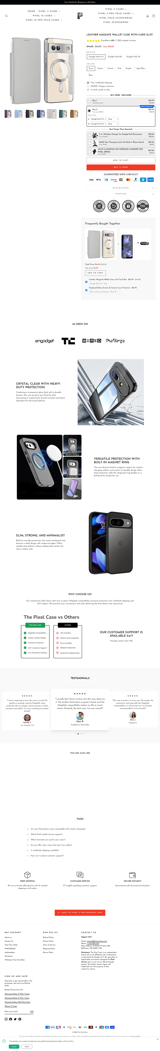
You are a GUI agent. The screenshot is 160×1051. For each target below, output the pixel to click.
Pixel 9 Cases (115, 9)
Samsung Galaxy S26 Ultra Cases (17, 1002)
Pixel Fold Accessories (116, 18)
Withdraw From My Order (15, 960)
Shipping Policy (49, 949)
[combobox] (99, 284)
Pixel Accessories (115, 22)
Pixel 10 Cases (43, 16)
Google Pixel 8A (115, 57)
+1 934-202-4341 (93, 943)
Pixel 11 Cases (48, 11)
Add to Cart (95, 273)
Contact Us (9, 941)
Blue (91, 75)
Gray (91, 68)
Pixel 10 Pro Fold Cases (43, 20)
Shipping (121, 194)
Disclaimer (9, 956)
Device (91, 52)
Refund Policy (48, 937)
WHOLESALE (10, 949)
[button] (121, 101)
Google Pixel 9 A (96, 57)
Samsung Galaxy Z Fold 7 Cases (17, 994)
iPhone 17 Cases (11, 1006)
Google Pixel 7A (133, 57)
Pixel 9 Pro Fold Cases (115, 14)
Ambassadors (10, 952)
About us (8, 937)
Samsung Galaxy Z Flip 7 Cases (17, 998)
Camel (110, 68)
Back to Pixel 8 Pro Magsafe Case (81, 912)
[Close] (157, 1039)
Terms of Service (49, 945)
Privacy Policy (48, 941)
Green (100, 68)
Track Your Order (11, 945)
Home (31, 11)
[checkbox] (121, 135)
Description (121, 188)
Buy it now (121, 167)
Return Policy (48, 952)
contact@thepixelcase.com (97, 941)
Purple (128, 68)
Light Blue (140, 68)
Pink (119, 68)
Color (91, 64)
